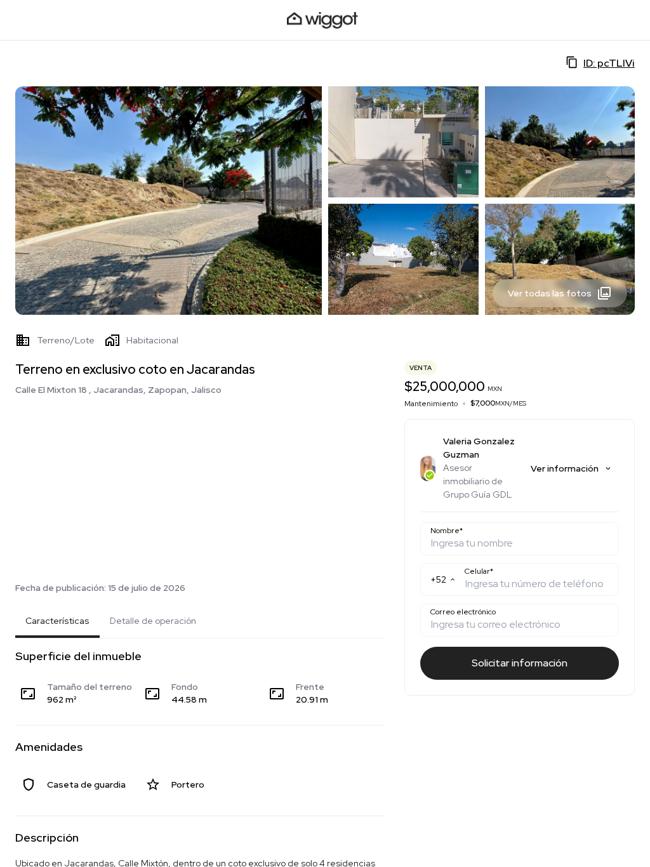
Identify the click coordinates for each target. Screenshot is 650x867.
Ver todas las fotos (550, 293)
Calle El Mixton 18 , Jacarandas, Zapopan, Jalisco (118, 389)
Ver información (565, 468)
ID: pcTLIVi (609, 63)
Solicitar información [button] (519, 663)
